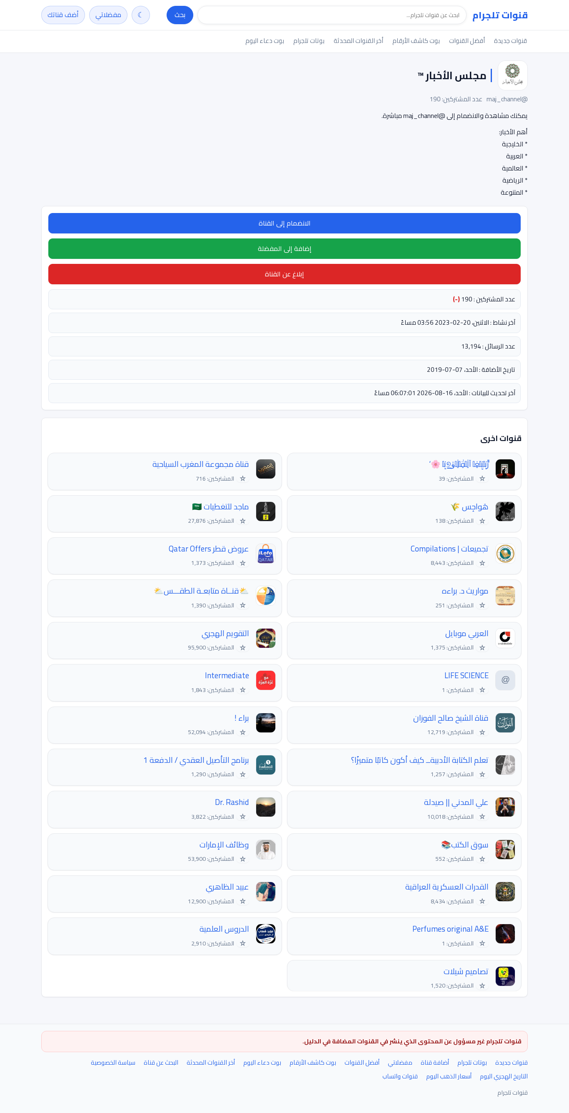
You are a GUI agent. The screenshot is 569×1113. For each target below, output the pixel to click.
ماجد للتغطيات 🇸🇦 (220, 506)
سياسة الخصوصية (113, 1062)
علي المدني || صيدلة (456, 802)
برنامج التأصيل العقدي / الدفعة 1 (196, 760)
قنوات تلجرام (500, 15)
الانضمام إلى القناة (285, 223)
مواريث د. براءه (465, 591)
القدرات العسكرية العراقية (447, 887)
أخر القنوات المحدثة (358, 41)
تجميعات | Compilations (450, 549)
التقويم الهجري (225, 633)
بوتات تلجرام (308, 41)
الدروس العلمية (224, 929)
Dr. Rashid (232, 802)
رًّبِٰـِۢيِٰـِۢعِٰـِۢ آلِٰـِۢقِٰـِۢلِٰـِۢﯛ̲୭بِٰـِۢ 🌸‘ (459, 464)
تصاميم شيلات (466, 971)
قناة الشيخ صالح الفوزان (451, 718)
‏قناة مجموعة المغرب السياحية (200, 464)
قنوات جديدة (510, 41)
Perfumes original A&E (450, 929)
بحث (180, 14)
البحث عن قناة (161, 1062)
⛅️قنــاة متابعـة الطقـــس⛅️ (201, 591)
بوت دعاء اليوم (264, 41)
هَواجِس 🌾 (469, 506)
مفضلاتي (108, 14)
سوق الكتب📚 (465, 845)
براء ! (242, 718)
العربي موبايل (467, 633)
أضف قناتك (63, 14)
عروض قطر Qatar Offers (209, 549)
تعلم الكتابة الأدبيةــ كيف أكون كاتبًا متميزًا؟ (420, 760)
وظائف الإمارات (224, 845)
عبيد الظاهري (227, 887)
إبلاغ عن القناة (284, 274)
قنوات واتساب (400, 1076)
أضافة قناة (435, 1062)
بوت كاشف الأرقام (416, 41)
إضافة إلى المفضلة (285, 248)
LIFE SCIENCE (466, 675)
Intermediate (227, 675)
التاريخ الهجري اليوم (504, 1076)
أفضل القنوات (467, 41)
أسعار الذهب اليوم (449, 1076)
